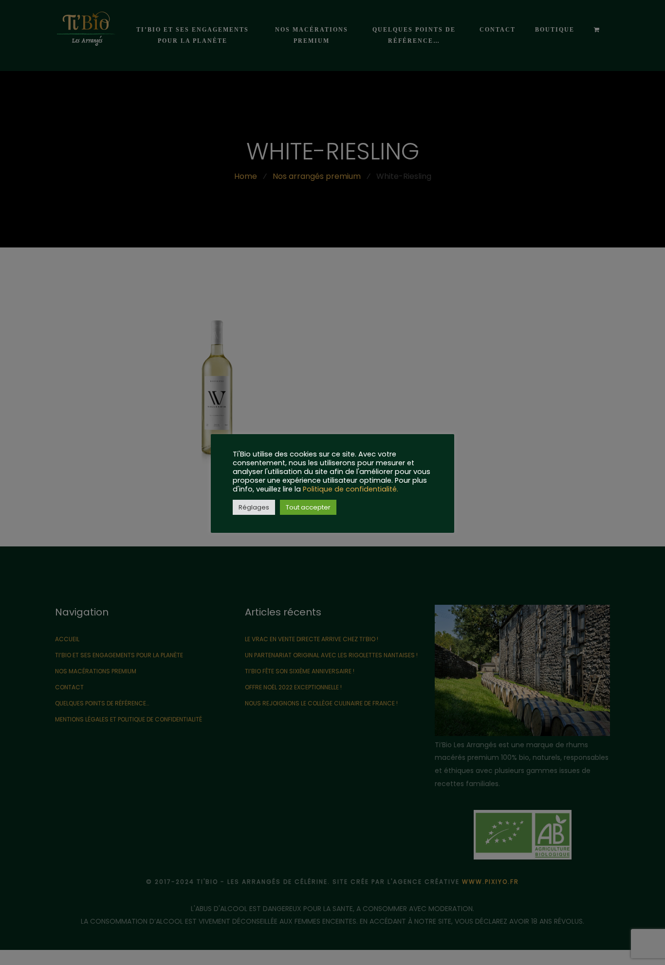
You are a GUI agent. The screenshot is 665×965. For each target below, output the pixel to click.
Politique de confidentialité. (350, 489)
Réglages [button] (254, 507)
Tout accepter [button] (308, 507)
